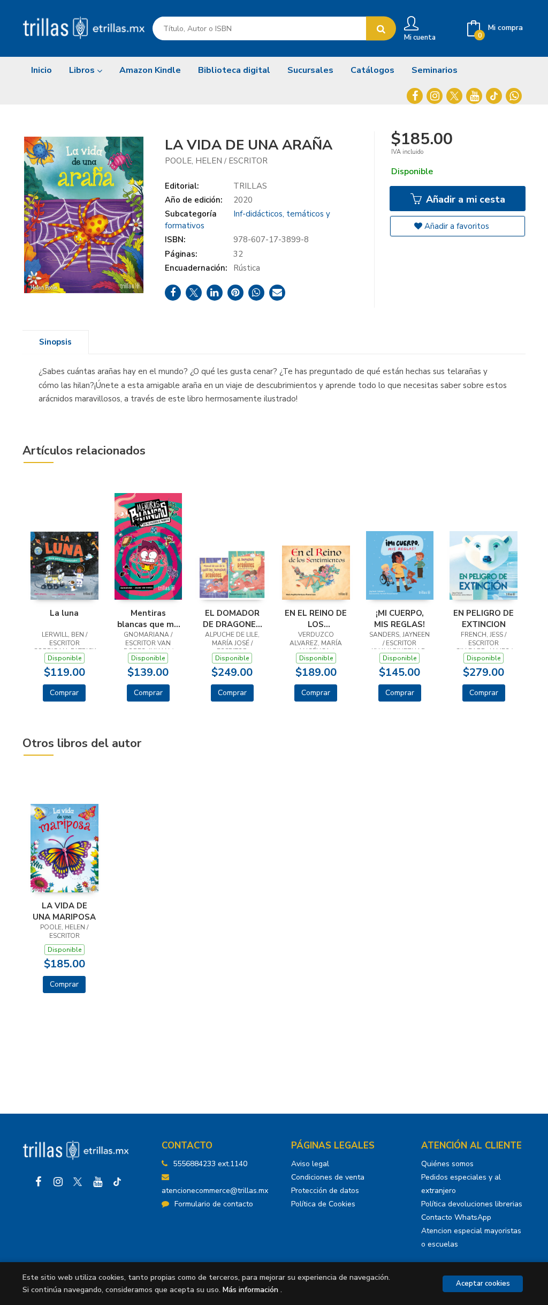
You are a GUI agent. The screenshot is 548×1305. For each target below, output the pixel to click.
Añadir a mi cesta (464, 199)
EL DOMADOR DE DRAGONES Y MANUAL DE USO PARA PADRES (232, 618)
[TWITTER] (454, 96)
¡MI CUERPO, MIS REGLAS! (399, 618)
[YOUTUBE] (474, 96)
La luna (64, 613)
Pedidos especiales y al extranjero (461, 1184)
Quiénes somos (447, 1164)
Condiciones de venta (327, 1177)
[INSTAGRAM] (435, 96)
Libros (83, 70)
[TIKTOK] (494, 96)
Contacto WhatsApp (456, 1217)
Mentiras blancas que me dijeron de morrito (148, 618)
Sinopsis (55, 342)
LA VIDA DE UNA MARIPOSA (64, 911)
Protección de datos (325, 1190)
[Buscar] (381, 29)
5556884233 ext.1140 (210, 1164)
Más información (250, 1290)
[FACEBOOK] (415, 96)
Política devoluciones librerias (471, 1204)
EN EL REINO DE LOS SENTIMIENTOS (316, 618)
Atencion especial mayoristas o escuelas (471, 1237)
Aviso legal (310, 1164)
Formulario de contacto (213, 1204)
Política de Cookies (323, 1204)
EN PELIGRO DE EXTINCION (483, 618)
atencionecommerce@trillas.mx (215, 1190)
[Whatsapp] (514, 96)
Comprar (64, 693)
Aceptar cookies (483, 1283)
